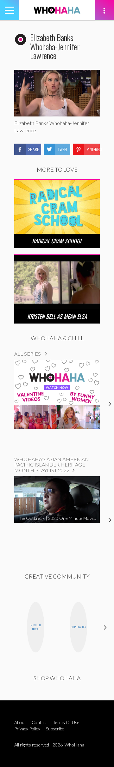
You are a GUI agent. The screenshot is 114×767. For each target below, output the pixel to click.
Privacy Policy (27, 728)
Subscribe (55, 728)
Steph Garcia (78, 627)
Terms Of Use (66, 722)
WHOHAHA (57, 10)
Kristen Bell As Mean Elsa (57, 316)
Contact (39, 722)
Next (105, 627)
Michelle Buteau (35, 627)
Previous (8, 627)
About (20, 722)
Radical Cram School (57, 241)
